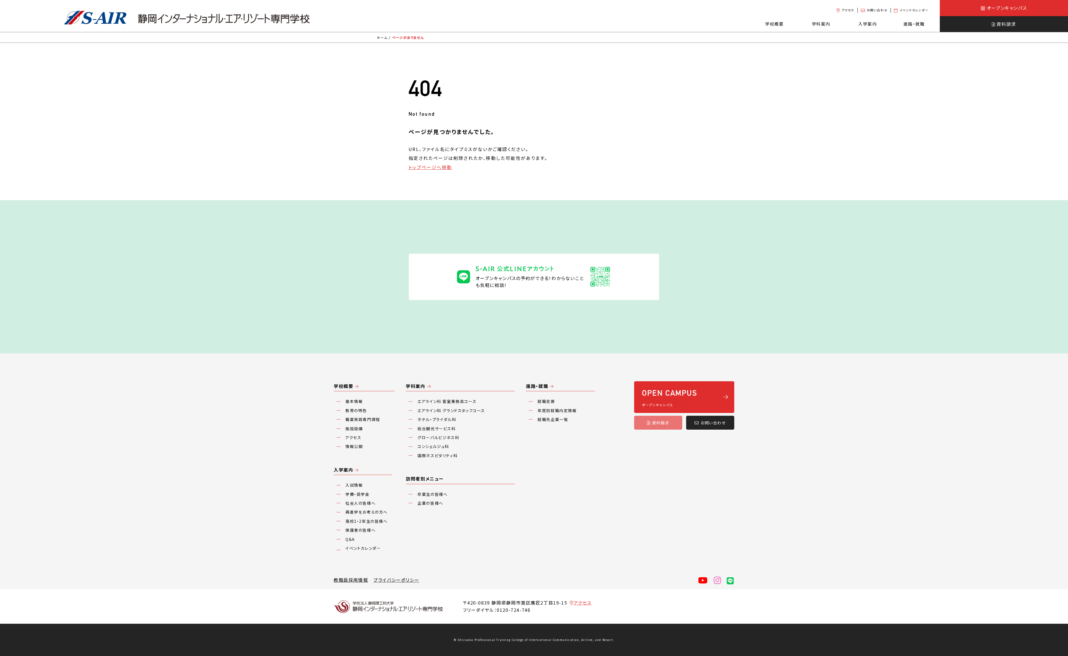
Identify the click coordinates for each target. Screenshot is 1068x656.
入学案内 (343, 469)
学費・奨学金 (357, 494)
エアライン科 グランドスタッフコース (451, 410)
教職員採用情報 (351, 579)
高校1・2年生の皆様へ (366, 521)
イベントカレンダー (913, 10)
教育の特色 (356, 410)
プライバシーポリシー (396, 579)
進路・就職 (537, 386)
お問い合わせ (877, 10)
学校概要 (343, 386)
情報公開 (354, 446)
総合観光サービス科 (436, 428)
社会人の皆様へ (360, 503)
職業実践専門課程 (362, 419)
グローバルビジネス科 (438, 437)
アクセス (848, 10)
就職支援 (546, 401)
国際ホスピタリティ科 (437, 455)
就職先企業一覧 (553, 419)
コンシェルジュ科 (433, 446)
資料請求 (1006, 24)
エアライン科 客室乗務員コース (446, 401)
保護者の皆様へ (360, 530)
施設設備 (354, 428)
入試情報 (354, 485)
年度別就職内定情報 (557, 410)
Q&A (350, 539)
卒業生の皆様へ (432, 494)
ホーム (382, 37)
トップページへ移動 (430, 167)
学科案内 (415, 386)
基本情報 (354, 401)
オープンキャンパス (1007, 7)
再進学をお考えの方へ (366, 512)
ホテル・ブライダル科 (436, 419)
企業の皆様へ (430, 503)
